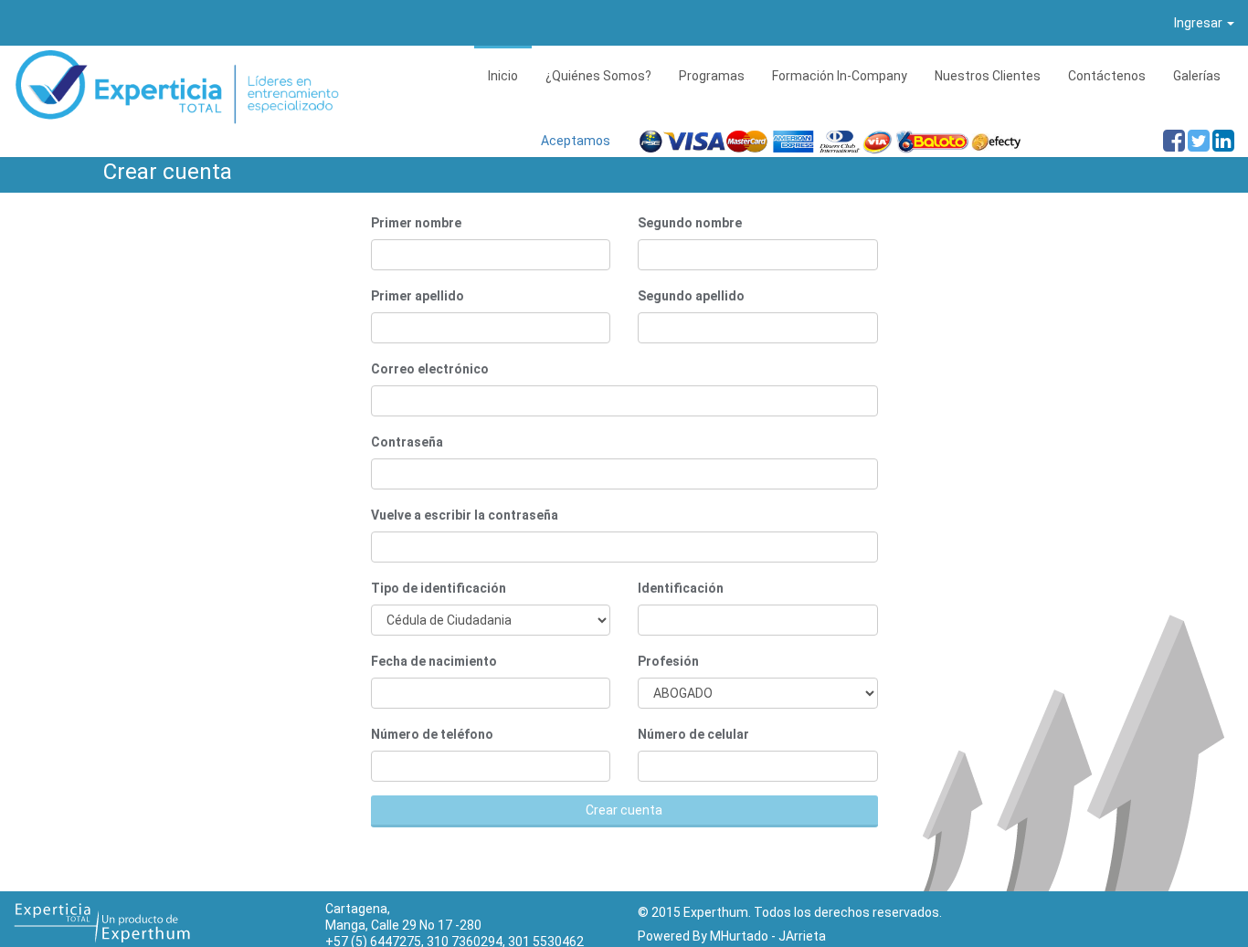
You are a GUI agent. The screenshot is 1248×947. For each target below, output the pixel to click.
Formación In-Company (839, 75)
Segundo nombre (690, 223)
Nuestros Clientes (988, 75)
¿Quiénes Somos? (598, 75)
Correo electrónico (430, 369)
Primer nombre (416, 223)
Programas (712, 75)
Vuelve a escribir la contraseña (464, 515)
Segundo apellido (691, 296)
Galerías (1197, 75)
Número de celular (693, 734)
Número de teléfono (432, 734)
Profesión (668, 661)
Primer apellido (417, 296)
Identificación (681, 588)
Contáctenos (1107, 75)
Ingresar (1199, 23)
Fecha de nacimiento (434, 661)
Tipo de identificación (438, 588)
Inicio (503, 75)
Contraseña (407, 442)
